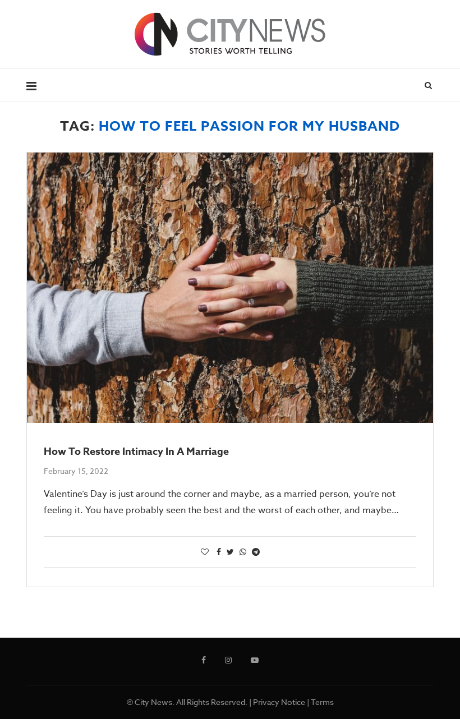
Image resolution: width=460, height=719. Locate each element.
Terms (322, 702)
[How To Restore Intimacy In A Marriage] (230, 288)
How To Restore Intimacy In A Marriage (136, 451)
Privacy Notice (279, 702)
